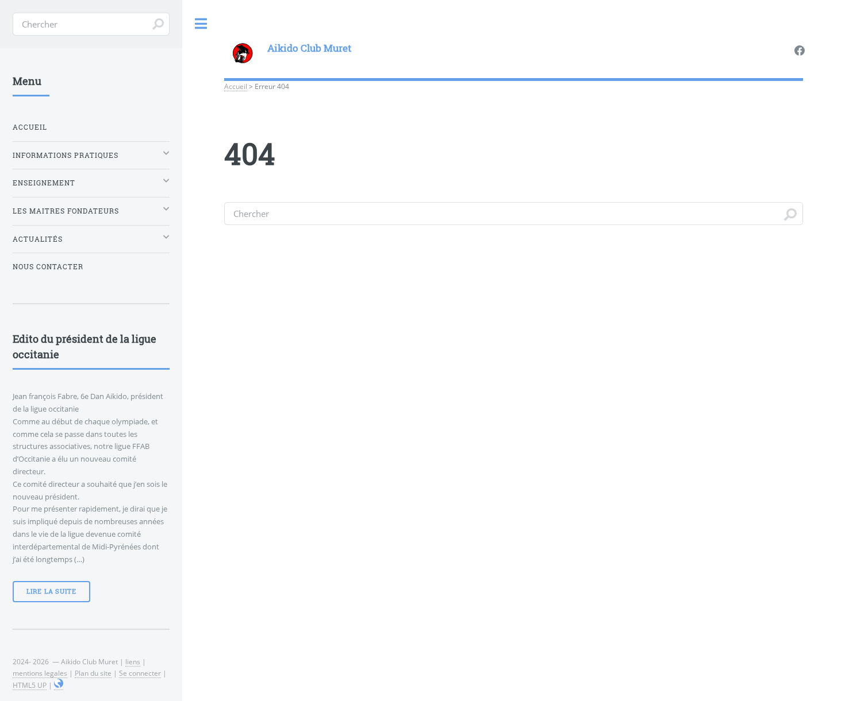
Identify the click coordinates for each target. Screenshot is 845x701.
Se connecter (140, 672)
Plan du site (93, 672)
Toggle (201, 24)
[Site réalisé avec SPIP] (58, 685)
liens (132, 661)
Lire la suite (51, 591)
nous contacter (48, 266)
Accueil (235, 86)
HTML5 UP (30, 685)
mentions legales (40, 672)
